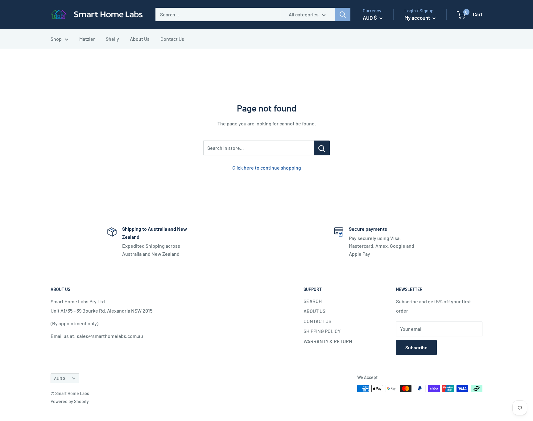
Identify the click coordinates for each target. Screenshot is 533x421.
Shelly (112, 39)
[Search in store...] (322, 148)
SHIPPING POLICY (322, 331)
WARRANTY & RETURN (328, 341)
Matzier (87, 39)
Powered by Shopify (70, 401)
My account (417, 18)
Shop (56, 39)
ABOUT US (314, 311)
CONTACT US (317, 321)
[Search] (342, 14)
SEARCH (313, 301)
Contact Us (172, 39)
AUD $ (59, 378)
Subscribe (416, 347)
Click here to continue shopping (266, 168)
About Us (140, 39)
